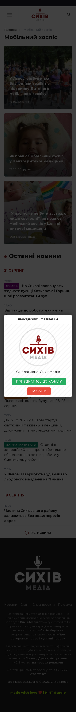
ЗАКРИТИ (39, 391)
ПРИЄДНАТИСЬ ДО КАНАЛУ (39, 381)
